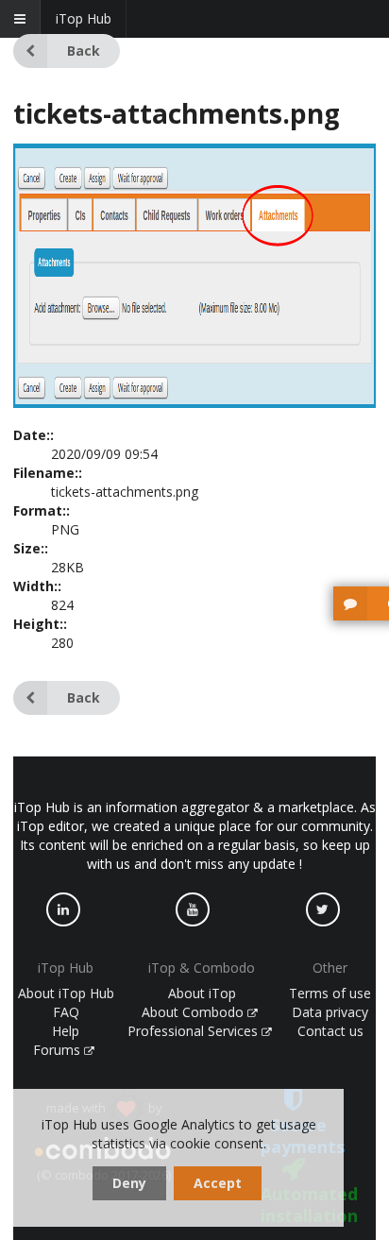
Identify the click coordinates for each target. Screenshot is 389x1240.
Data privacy (330, 1012)
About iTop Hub (66, 993)
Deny (129, 1183)
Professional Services (194, 1031)
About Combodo (194, 1012)
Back (83, 50)
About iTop (202, 993)
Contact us (330, 1031)
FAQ (66, 1012)
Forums (58, 1050)
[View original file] (194, 403)
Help (65, 1031)
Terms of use (330, 993)
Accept (218, 1183)
